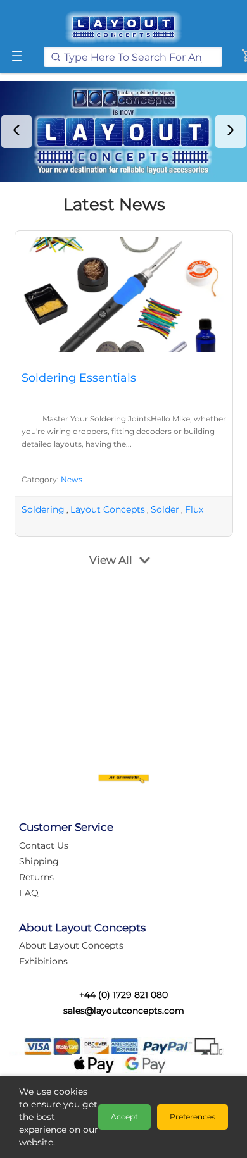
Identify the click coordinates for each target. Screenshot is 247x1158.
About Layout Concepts (71, 945)
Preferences (192, 1116)
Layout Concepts (107, 509)
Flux (194, 509)
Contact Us (43, 845)
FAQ (29, 893)
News (71, 479)
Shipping (39, 861)
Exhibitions (43, 961)
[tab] (114, 171)
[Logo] (123, 27)
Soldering (43, 509)
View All (110, 560)
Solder (165, 509)
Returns (36, 877)
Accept (124, 1116)
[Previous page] (16, 131)
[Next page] (230, 131)
